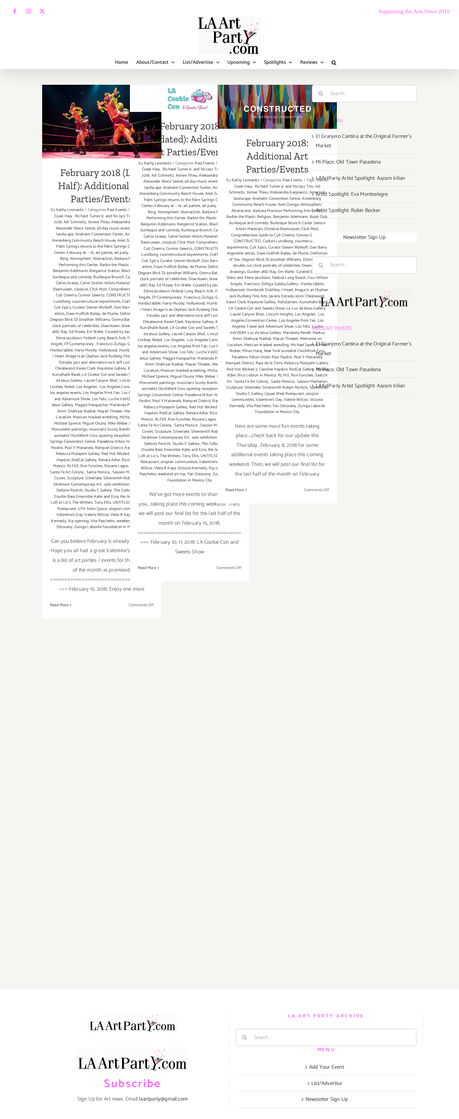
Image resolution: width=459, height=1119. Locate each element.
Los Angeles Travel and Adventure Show (278, 323)
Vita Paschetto (103, 521)
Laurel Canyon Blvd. (101, 380)
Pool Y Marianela (79, 448)
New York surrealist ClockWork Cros (294, 351)
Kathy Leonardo (70, 210)
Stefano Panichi (69, 490)
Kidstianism (288, 302)
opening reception (114, 435)
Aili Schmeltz (75, 222)
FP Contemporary (79, 344)
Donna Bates (122, 319)
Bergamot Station (104, 271)
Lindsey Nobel (62, 387)
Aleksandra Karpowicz (289, 192)
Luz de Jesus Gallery (264, 333)
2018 (58, 222)
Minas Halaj (252, 351)
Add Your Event (326, 1067)
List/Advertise (326, 1083)
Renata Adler (109, 460)
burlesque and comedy (72, 277)
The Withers (82, 502)
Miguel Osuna (94, 423)
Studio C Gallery (98, 490)
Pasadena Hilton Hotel (116, 441)
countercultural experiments (96, 301)
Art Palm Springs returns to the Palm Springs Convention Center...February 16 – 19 (103, 246)
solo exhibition (117, 484)
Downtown (110, 326)
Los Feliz (99, 399)
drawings (237, 272)
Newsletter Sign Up (364, 237)
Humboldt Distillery (263, 290)
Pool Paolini (282, 357)
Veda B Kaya (121, 515)
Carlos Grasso (67, 283)
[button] (334, 62)
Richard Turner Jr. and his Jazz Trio (103, 216)
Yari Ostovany (199, 474)
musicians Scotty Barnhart (111, 429)
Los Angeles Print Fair (101, 393)
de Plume (110, 313)
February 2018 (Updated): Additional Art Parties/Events (189, 139)
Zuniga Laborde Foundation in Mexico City (110, 527)
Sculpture (75, 478)
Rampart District (109, 448)
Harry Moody (86, 350)
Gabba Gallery (286, 284)
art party (121, 253)
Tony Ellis (102, 502)
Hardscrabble (61, 350)
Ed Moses (77, 332)
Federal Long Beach (100, 338)
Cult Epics (62, 307)
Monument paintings (69, 429)
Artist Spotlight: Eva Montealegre (352, 194)
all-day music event (113, 228)
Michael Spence (67, 423)
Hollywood (108, 350)
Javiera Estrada (281, 296)
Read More (59, 605)
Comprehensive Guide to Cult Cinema (263, 235)
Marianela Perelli (297, 333)
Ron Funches (91, 466)
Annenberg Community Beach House (84, 240)
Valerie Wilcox (96, 515)
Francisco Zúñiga (111, 344)
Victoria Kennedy (192, 468)
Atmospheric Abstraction (91, 258)
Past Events (116, 210)
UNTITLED (122, 502)
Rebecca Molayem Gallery (78, 454)
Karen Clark (86, 368)
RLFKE (73, 466)
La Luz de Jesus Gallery (305, 308)
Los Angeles (87, 387)
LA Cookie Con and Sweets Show (110, 374)
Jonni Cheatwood (309, 296)
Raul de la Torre (269, 363)
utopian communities (178, 462)
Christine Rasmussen (281, 229)
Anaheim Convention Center (99, 234)
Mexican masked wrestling (95, 417)
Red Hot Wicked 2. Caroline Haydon (257, 369)
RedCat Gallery (84, 460)
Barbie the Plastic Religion (122, 265)
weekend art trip (171, 474)
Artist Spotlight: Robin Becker (348, 210)
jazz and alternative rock (94, 362)
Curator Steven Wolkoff (92, 307)
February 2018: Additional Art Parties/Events (277, 93)
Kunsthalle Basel (66, 374)
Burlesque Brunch (108, 277)
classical (81, 289)
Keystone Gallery (111, 368)
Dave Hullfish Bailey (83, 313)
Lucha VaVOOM (122, 399)
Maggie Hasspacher (91, 405)
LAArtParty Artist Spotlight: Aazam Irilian (360, 178)
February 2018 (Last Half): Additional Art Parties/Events (102, 102)
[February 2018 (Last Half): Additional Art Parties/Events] (101, 122)
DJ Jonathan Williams (92, 319)
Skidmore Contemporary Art (77, 484)
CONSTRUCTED (120, 295)
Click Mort (98, 289)
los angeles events (65, 393)
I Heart (58, 356)
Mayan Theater (110, 411)
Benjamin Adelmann (70, 271)
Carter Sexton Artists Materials (105, 283)
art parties (104, 253)
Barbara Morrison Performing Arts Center (288, 211)
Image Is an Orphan (82, 356)
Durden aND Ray (261, 272)
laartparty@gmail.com (163, 1099)
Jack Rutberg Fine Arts (119, 356)
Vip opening (78, 521)
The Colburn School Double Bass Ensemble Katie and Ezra (100, 493)
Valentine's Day (70, 515)
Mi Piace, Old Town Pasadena (348, 162)
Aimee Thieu (99, 222)
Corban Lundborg (278, 241)
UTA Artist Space (92, 509)
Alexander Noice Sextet (75, 228)
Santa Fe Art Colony (67, 472)
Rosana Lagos (116, 466)
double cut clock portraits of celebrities (266, 265)
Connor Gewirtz (91, 295)
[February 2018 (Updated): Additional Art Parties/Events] (189, 98)
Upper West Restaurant (284, 394)
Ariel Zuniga (288, 204)
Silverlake (93, 478)
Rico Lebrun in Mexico (257, 375)
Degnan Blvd (61, 319)
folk (122, 338)
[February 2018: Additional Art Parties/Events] (277, 107)
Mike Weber (118, 423)
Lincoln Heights (279, 314)
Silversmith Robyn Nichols (285, 387)
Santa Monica (98, 472)
